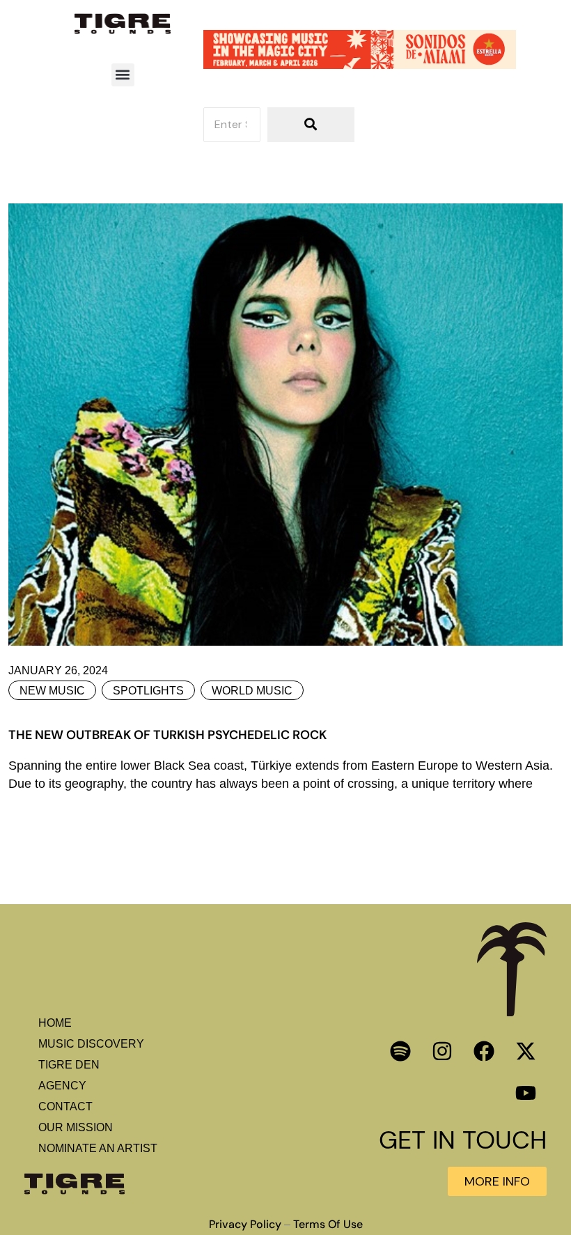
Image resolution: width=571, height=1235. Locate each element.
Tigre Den (69, 1065)
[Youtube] (526, 1093)
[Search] (310, 124)
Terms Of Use (328, 1225)
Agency (62, 1086)
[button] (122, 74)
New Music (52, 691)
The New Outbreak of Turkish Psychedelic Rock (167, 735)
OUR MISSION (75, 1127)
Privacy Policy (245, 1225)
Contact (65, 1106)
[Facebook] (484, 1051)
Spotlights (148, 691)
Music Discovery (91, 1044)
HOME (55, 1023)
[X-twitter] (526, 1051)
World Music (252, 691)
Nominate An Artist (97, 1148)
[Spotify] (400, 1051)
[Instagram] (442, 1051)
